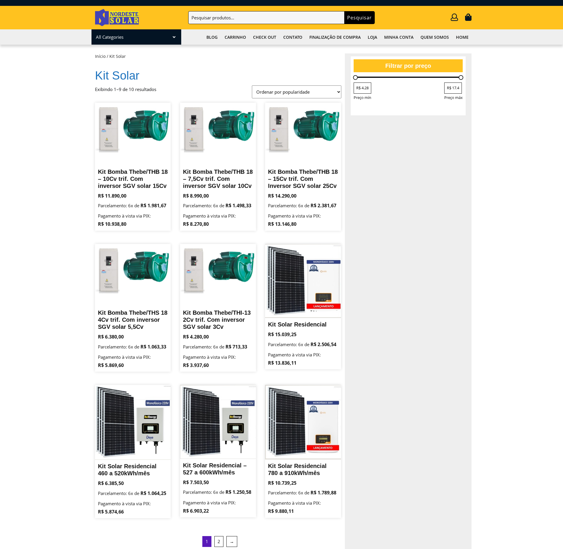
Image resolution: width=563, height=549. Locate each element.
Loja (372, 37)
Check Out (264, 37)
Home (462, 37)
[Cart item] (468, 18)
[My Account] (454, 18)
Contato (292, 37)
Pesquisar (359, 17)
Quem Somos (434, 37)
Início (100, 56)
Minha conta (398, 37)
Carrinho (235, 37)
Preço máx (453, 97)
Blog (212, 37)
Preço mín (362, 97)
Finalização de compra (335, 37)
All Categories (109, 37)
